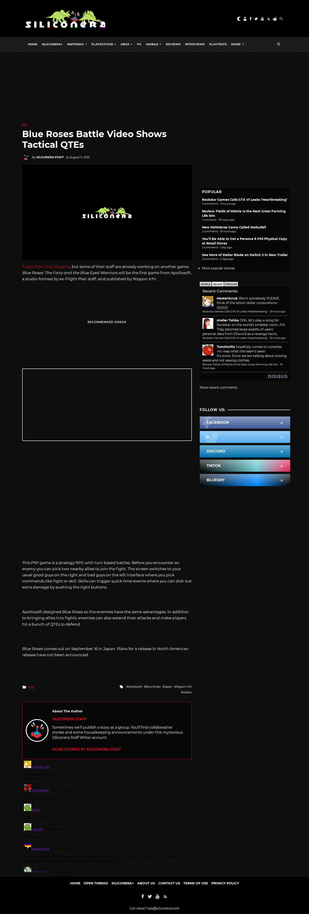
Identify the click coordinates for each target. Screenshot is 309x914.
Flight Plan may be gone (46, 266)
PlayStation (102, 44)
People (205, 284)
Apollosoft (135, 686)
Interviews (195, 44)
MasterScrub (227, 298)
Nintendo (75, 44)
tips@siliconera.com (163, 908)
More (236, 44)
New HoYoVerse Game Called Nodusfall (234, 227)
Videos (187, 692)
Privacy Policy (225, 883)
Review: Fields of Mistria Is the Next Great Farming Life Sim (240, 364)
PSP (24, 124)
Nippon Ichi (184, 686)
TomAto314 (226, 347)
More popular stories (218, 268)
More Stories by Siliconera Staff (86, 749)
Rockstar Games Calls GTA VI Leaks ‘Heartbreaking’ (244, 200)
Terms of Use (195, 883)
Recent (218, 284)
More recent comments (218, 387)
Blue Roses (153, 686)
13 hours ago (277, 311)
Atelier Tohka (228, 320)
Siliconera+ (52, 44)
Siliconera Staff (50, 157)
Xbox (125, 44)
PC (139, 44)
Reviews (173, 44)
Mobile (152, 44)
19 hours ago (278, 338)
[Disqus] (107, 815)
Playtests (218, 44)
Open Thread (96, 883)
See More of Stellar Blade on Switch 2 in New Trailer (245, 255)
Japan (168, 686)
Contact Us (169, 883)
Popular (231, 284)
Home (32, 44)
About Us (146, 883)
